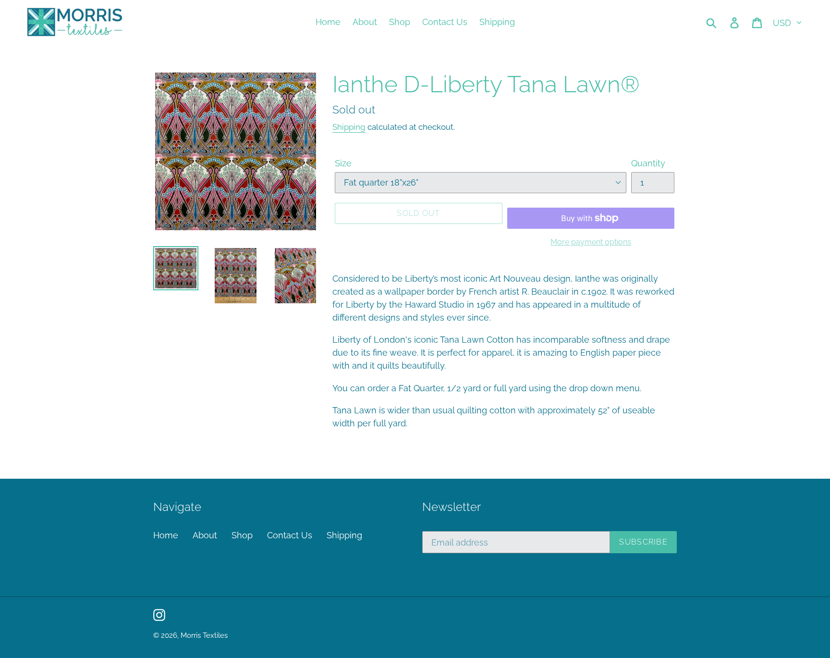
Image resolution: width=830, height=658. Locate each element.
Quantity (648, 163)
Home (165, 535)
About (205, 535)
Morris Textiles (204, 635)
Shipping (349, 127)
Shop (242, 535)
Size (343, 163)
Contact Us (289, 535)
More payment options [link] (590, 242)
